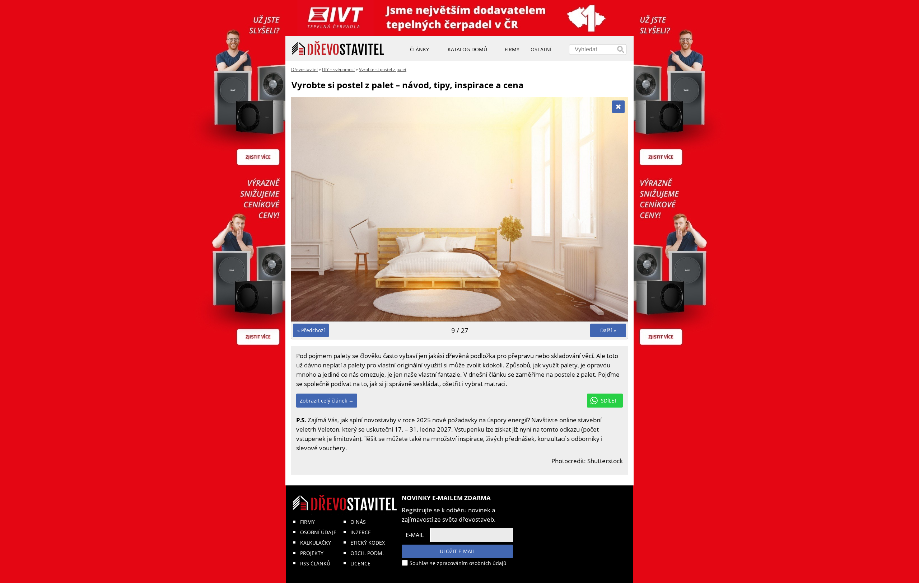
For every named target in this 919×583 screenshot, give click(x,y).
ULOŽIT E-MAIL (457, 551)
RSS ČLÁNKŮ (315, 563)
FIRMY (307, 521)
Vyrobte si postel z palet (382, 69)
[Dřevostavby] (338, 48)
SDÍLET (609, 400)
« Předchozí (311, 330)
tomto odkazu (560, 429)
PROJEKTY (311, 553)
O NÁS (358, 521)
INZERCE (360, 532)
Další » (608, 330)
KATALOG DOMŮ (467, 49)
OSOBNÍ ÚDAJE (318, 532)
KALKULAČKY (315, 542)
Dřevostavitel (304, 69)
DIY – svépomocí (338, 69)
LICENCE (360, 563)
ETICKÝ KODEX (367, 542)
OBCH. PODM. (367, 553)
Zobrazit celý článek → (327, 400)
